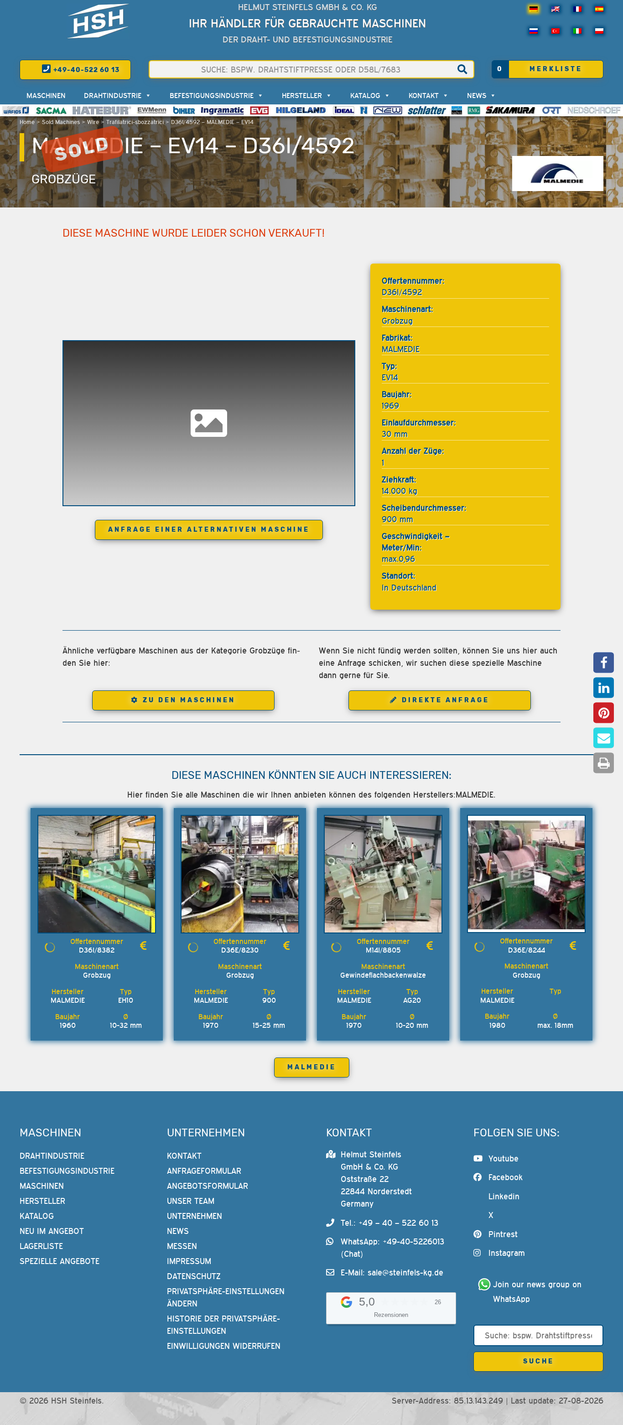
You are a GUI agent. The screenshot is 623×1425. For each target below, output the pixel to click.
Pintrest (503, 1234)
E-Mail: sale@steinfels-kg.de (392, 1272)
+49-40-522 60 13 (85, 70)
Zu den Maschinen (189, 700)
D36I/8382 (96, 950)
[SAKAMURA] (511, 110)
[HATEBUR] (102, 110)
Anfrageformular (204, 1171)
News (476, 95)
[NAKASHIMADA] (387, 110)
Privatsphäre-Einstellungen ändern (226, 1297)
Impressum (189, 1261)
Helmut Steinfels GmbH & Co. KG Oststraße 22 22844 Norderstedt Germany (376, 1179)
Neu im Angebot (52, 1231)
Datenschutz (194, 1276)
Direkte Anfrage (445, 700)
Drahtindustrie (112, 95)
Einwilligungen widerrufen (223, 1346)
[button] (603, 662)
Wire (93, 122)
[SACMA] (51, 110)
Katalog (365, 95)
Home (27, 122)
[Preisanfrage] (143, 946)
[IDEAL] (343, 110)
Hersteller (302, 95)
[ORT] (551, 110)
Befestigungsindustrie (212, 95)
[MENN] (152, 110)
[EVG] (259, 110)
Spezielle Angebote (59, 1261)
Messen (182, 1246)
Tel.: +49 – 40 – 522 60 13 (389, 1223)
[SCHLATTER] (427, 110)
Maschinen (46, 95)
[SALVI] (457, 110)
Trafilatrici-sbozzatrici (135, 122)
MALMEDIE (311, 1067)
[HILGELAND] (300, 110)
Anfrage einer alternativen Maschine (209, 530)
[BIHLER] (184, 110)
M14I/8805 (383, 950)
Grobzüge (63, 179)
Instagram (506, 1253)
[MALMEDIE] (557, 173)
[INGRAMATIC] (222, 110)
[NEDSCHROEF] (594, 110)
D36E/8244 (526, 950)
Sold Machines (61, 122)
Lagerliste (41, 1246)
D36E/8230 (240, 950)
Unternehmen (194, 1216)
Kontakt (424, 95)
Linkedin (503, 1196)
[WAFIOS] (15, 110)
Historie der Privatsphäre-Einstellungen (223, 1325)
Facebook (505, 1177)
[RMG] (473, 110)
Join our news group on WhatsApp (538, 1292)
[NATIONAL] (364, 110)
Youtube (503, 1158)
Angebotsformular (207, 1186)
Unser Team (190, 1201)
